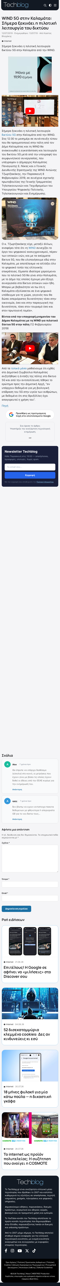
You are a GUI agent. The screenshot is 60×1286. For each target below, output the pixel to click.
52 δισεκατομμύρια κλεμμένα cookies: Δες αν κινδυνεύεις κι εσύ (27, 1034)
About (28, 1274)
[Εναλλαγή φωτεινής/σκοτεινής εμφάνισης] (50, 5)
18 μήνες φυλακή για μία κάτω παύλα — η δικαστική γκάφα (27, 1096)
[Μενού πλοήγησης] (55, 5)
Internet (8, 41)
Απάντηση (17, 789)
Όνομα (5, 879)
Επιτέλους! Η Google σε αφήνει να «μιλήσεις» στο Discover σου (27, 972)
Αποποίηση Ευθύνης (27, 1267)
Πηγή (5, 405)
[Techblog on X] (27, 1250)
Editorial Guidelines (45, 1267)
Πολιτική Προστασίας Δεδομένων (32, 1262)
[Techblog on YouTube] (20, 1250)
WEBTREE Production (41, 1274)
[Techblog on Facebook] (6, 1250)
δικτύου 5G (9, 134)
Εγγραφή (30, 475)
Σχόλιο (6, 843)
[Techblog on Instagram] (12, 1250)
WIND (32, 247)
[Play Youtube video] (30, 111)
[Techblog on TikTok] (34, 1250)
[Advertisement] (30, 621)
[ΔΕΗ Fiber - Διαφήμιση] (30, 75)
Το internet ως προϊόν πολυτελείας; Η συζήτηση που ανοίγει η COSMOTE (27, 1159)
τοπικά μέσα (19, 368)
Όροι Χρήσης (11, 1262)
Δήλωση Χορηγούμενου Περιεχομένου (28, 1265)
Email (5, 893)
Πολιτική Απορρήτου (45, 482)
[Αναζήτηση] (45, 5)
